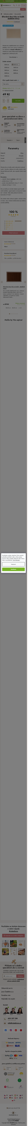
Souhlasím (13, 569)
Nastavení (13, 564)
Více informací (16, 560)
